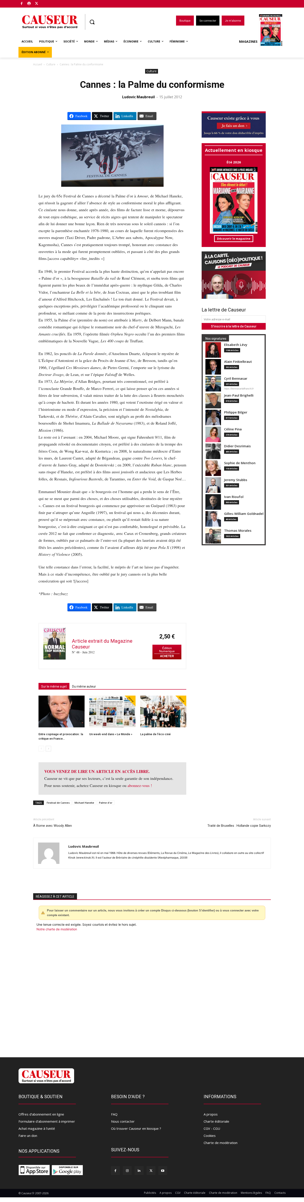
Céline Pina (233, 429)
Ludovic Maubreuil (138, 96)
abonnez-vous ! (140, 785)
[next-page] (48, 748)
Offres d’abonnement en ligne (41, 1114)
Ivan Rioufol (233, 497)
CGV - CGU (212, 1128)
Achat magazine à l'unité (36, 1128)
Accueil (37, 64)
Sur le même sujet (54, 686)
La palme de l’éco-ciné (155, 734)
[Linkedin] (139, 1170)
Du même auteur (84, 686)
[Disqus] (152, 991)
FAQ (114, 1114)
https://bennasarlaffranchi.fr (239, 388)
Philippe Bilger (235, 412)
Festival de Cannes (58, 802)
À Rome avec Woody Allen (52, 826)
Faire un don (27, 1135)
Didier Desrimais (237, 446)
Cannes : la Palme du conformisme (152, 84)
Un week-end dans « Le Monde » (110, 734)
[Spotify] (29, 4)
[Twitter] (36, 4)
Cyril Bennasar (235, 378)
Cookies (210, 1135)
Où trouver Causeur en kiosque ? (136, 1128)
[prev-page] (41, 748)
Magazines (248, 41)
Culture (50, 64)
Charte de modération (220, 1142)
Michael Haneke (84, 802)
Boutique (48, 3)
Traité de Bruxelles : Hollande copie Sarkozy (239, 826)
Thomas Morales (237, 530)
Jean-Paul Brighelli (238, 395)
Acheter (167, 656)
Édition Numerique (167, 649)
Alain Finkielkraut (238, 361)
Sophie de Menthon (239, 463)
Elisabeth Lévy (235, 345)
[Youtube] (162, 1170)
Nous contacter (123, 1121)
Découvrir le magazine (233, 239)
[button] (92, 22)
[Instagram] (127, 1170)
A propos (211, 1114)
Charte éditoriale (216, 1121)
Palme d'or (105, 802)
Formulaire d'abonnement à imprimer (46, 1121)
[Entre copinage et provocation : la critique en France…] (62, 711)
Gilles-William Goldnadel (243, 514)
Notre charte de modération (56, 929)
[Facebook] (21, 4)
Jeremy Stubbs (235, 480)
